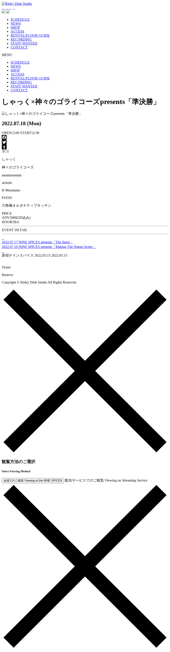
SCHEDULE (20, 19)
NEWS (16, 23)
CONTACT (19, 47)
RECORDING (21, 39)
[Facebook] (85, 137)
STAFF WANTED (24, 43)
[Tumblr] (85, 147)
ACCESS (17, 31)
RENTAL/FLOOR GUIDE (30, 35)
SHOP (15, 27)
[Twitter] (85, 142)
